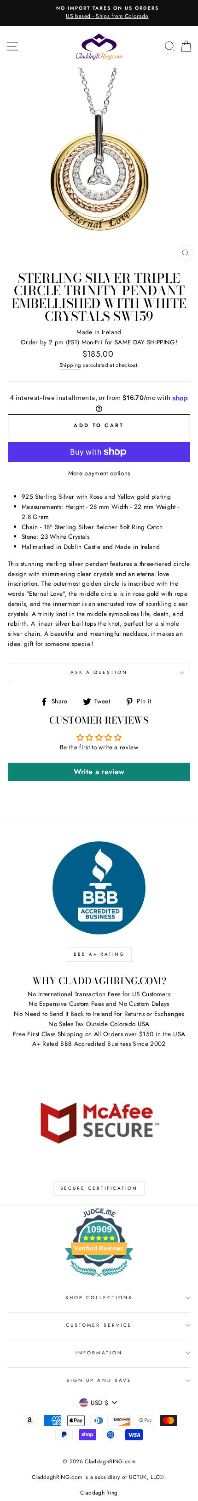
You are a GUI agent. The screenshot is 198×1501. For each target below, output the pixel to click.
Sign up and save (99, 1380)
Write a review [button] (99, 771)
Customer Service (99, 1325)
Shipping (70, 365)
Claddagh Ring (98, 1493)
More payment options (99, 473)
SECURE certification (99, 1188)
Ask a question (99, 672)
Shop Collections (99, 1297)
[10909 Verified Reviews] (99, 1278)
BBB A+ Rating (99, 954)
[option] (99, 13)
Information (99, 1352)
